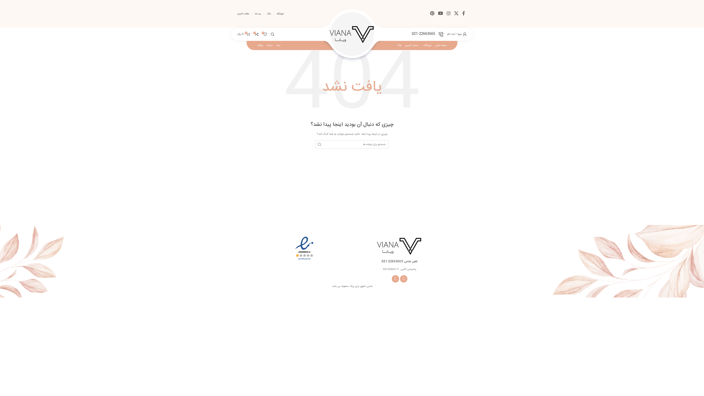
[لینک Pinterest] (432, 13)
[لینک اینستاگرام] (448, 13)
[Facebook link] (463, 13)
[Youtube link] (440, 13)
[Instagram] (395, 279)
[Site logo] (352, 34)
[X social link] (456, 13)
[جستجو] (272, 34)
